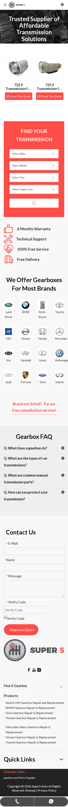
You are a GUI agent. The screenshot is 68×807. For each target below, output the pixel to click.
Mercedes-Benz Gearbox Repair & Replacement (28, 729)
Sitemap (30, 790)
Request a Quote (22, 630)
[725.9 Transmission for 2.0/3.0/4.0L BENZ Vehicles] (49, 67)
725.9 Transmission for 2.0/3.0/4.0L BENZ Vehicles (50, 87)
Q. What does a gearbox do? (25, 448)
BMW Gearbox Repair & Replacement (30, 707)
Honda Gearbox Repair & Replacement (31, 718)
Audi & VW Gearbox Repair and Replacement (35, 702)
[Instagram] (39, 669)
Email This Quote (20, 96)
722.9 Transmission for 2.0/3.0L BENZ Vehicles (18, 87)
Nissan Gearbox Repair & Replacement (31, 737)
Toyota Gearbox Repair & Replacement (31, 742)
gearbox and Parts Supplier (20, 777)
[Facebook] (29, 669)
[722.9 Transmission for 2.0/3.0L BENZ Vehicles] (18, 67)
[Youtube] (34, 669)
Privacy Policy (47, 790)
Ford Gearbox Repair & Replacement (29, 713)
